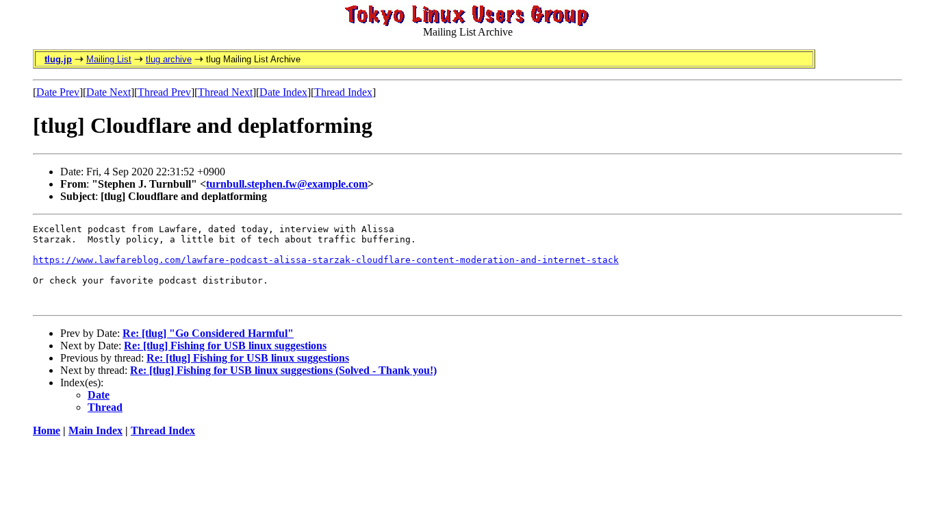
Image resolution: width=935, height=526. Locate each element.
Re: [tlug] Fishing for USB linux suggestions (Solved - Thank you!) (283, 370)
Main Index (95, 430)
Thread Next (225, 92)
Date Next (108, 92)
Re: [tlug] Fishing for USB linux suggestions (225, 345)
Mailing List (108, 59)
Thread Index (343, 92)
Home (46, 430)
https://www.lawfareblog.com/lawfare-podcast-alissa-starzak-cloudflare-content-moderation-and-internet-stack (326, 260)
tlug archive (169, 59)
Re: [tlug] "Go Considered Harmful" (208, 333)
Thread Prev (164, 92)
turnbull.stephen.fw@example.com (287, 184)
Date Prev (57, 92)
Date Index (283, 92)
